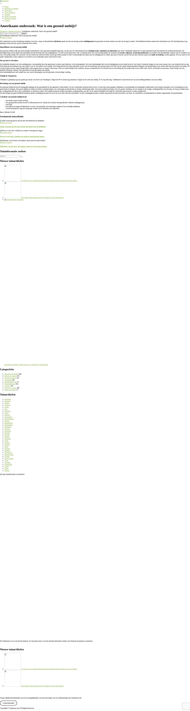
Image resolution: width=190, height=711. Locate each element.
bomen (6, 403)
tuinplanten (8, 453)
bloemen (7, 401)
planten (6, 437)
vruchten (7, 463)
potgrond (7, 439)
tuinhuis (7, 451)
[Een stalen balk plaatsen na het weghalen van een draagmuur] (12, 198)
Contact (7, 20)
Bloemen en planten (11, 9)
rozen (6, 441)
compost (7, 405)
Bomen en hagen (10, 18)
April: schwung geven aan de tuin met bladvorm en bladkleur (23, 127)
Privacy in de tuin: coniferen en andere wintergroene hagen (22, 136)
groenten (7, 411)
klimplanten (8, 423)
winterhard (8, 464)
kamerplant (8, 417)
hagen (6, 413)
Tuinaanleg (8, 11)
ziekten (6, 470)
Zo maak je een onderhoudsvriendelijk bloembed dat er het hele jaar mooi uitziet (49, 181)
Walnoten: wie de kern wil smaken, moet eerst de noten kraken (23, 146)
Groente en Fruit (10, 378)
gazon (6, 407)
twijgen (7, 457)
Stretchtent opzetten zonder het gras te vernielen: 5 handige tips (26, 365)
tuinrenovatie (8, 455)
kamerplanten (9, 419)
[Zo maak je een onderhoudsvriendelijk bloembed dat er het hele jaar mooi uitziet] (12, 181)
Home (6, 7)
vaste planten (8, 459)
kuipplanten (8, 425)
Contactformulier (8, 703)
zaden (6, 468)
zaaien (6, 466)
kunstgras (7, 427)
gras (5, 409)
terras (6, 447)
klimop (6, 421)
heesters (7, 415)
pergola (7, 435)
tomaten (7, 449)
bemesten (7, 399)
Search (24, 33)
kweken (7, 429)
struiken (7, 445)
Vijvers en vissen (10, 388)
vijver (6, 461)
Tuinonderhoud (9, 13)
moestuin (7, 431)
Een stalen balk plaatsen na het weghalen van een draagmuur (42, 198)
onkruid (7, 433)
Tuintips (7, 15)
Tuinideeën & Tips (10, 382)
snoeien (7, 443)
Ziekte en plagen (10, 16)
